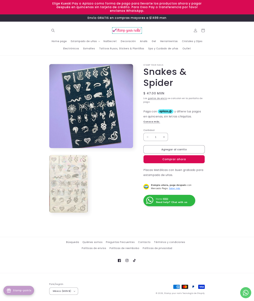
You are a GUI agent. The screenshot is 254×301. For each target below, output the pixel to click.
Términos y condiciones (169, 242)
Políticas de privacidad (157, 248)
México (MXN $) (62, 291)
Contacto (144, 242)
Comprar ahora (174, 159)
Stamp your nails (173, 293)
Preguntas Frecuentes (120, 242)
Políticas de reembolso (124, 248)
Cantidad (148, 130)
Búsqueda (72, 242)
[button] (53, 30)
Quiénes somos (92, 242)
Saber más (174, 188)
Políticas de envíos (94, 248)
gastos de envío (157, 98)
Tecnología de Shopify (193, 293)
